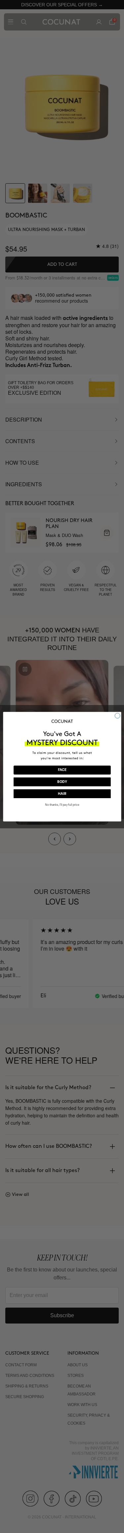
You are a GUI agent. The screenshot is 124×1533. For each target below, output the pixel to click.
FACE (62, 770)
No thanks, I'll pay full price (62, 804)
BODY (62, 782)
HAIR (62, 794)
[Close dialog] (117, 715)
